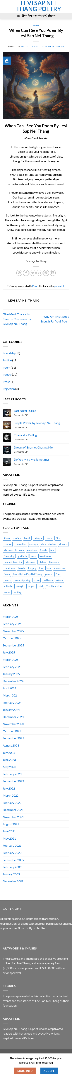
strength (20, 586)
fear (52, 550)
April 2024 (9, 688)
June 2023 (9, 759)
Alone (7, 538)
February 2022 (12, 802)
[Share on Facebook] (26, 273)
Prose (6, 381)
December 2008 (13, 881)
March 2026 (10, 616)
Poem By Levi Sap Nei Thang (27, 574)
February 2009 (12, 867)
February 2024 (12, 702)
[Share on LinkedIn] (53, 273)
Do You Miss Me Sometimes (31, 459)
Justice (7, 360)
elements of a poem (14, 550)
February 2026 (12, 624)
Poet (58, 574)
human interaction (13, 562)
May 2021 (9, 838)
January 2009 (11, 874)
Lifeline (42, 562)
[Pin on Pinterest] (46, 273)
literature (54, 562)
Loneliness (9, 568)
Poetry (7, 374)
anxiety (17, 538)
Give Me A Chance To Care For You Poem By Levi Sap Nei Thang (17, 318)
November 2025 (13, 631)
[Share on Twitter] (33, 273)
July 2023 (9, 752)
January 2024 (11, 709)
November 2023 (13, 724)
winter (7, 592)
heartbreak (45, 556)
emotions (32, 550)
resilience (48, 580)
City (58, 538)
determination (48, 544)
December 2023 (13, 717)
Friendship (9, 353)
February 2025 (12, 667)
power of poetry (22, 580)
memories (59, 568)
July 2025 (9, 652)
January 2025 (11, 674)
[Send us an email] (5, 9)
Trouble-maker (54, 586)
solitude (8, 586)
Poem (6, 367)
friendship (9, 556)
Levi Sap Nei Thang (53, 46)
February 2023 (12, 774)
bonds (49, 538)
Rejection (9, 389)
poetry (7, 580)
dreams (63, 544)
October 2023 (12, 731)
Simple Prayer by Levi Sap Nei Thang (37, 423)
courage (33, 544)
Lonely (21, 568)
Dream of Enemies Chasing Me (33, 447)
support (31, 586)
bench (27, 538)
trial (41, 586)
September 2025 (13, 645)
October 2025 (12, 638)
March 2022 (10, 795)
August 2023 (11, 745)
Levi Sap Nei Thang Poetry (38, 6)
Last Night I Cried (25, 410)
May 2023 (9, 767)
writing (17, 592)
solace (59, 580)
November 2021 (13, 817)
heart (33, 556)
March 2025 (10, 659)
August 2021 (11, 824)
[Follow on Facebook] (5, 4)
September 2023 (13, 738)
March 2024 (10, 695)
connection (20, 544)
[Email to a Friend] (39, 273)
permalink (59, 286)
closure (7, 544)
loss (41, 568)
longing (32, 568)
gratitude (22, 556)
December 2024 (13, 681)
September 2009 (13, 860)
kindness (30, 562)
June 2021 (9, 831)
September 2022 (13, 781)
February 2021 (12, 845)
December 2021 (13, 809)
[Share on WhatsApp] (19, 273)
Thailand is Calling (25, 435)
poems (48, 574)
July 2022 (9, 788)
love (49, 568)
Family (43, 550)
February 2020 (12, 852)
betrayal (38, 538)
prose (37, 580)
